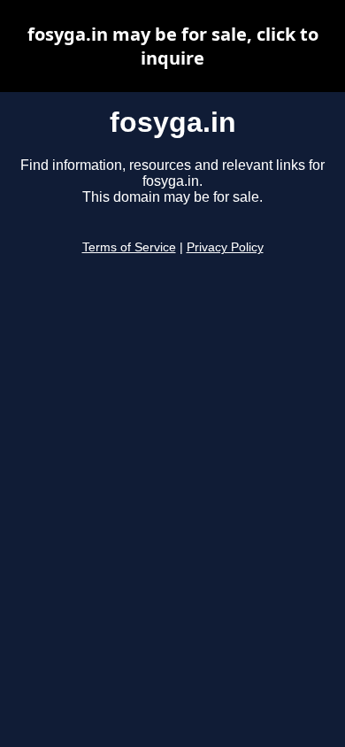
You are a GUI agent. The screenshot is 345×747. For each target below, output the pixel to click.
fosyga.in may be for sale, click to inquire (172, 46)
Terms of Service (129, 247)
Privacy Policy (225, 247)
